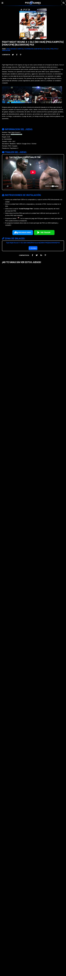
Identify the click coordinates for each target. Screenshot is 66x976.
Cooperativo (29, 49)
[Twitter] (12, 55)
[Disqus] (33, 289)
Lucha (47, 49)
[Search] (64, 3)
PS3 (56, 49)
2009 (7, 49)
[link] (18, 218)
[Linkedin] (40, 255)
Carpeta (20, 49)
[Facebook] (31, 255)
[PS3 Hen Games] (33, 2)
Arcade (13, 49)
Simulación (6, 50)
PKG (52, 49)
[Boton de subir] (62, 972)
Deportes (38, 49)
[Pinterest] (20, 55)
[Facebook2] (16, 55)
